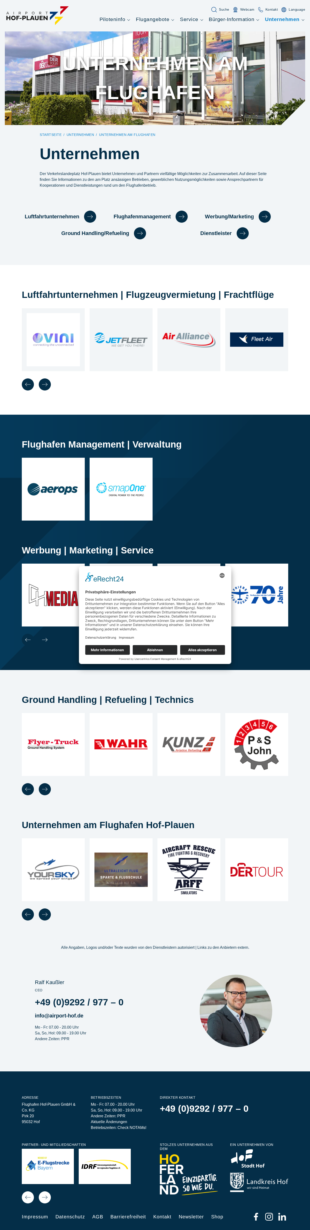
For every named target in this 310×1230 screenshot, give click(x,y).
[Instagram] (269, 1217)
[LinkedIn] (282, 1217)
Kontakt (162, 1216)
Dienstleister (216, 233)
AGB (97, 1216)
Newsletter (191, 1216)
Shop (217, 1216)
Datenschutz (70, 1216)
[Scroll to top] (299, 1219)
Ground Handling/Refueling (95, 233)
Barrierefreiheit (128, 1216)
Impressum (35, 1216)
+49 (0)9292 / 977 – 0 (79, 1002)
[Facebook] (256, 1217)
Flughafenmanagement (142, 217)
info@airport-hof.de (59, 1016)
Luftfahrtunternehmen (52, 217)
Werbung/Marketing (229, 217)
